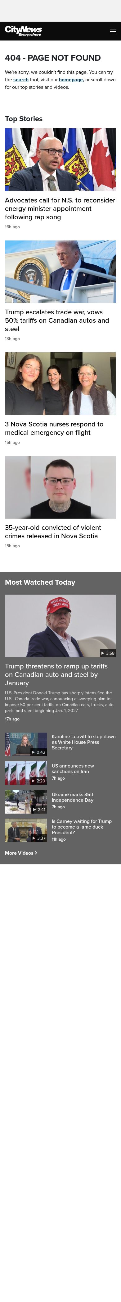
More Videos (19, 853)
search (21, 80)
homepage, (71, 80)
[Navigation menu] (113, 31)
